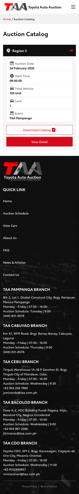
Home (7, 19)
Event (19, 113)
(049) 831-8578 (13, 315)
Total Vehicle (24, 88)
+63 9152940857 (14, 469)
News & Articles (14, 262)
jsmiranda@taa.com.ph (20, 392)
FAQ (6, 250)
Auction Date (24, 63)
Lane (18, 100)
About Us (10, 237)
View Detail (39, 141)
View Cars (10, 225)
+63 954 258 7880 (15, 388)
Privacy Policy (29, 486)
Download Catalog (37, 129)
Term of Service (48, 486)
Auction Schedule (16, 213)
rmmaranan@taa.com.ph (21, 474)
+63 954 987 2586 (15, 428)
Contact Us (11, 274)
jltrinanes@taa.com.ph (19, 433)
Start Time (22, 76)
